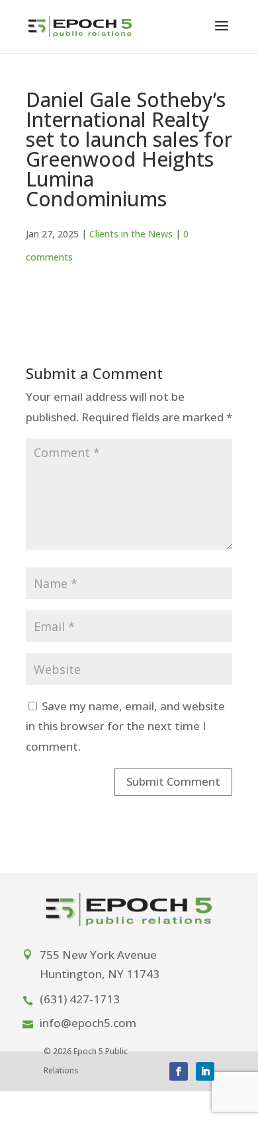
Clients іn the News (131, 234)
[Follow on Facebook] (178, 1071)
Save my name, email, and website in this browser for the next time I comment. (125, 726)
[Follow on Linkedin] (205, 1071)
